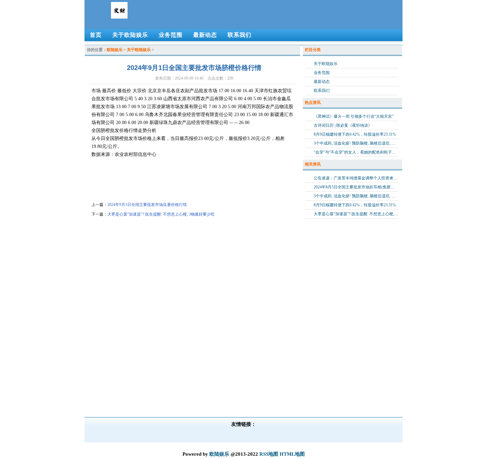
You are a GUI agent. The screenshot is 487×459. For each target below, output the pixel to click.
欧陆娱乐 (115, 49)
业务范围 (322, 72)
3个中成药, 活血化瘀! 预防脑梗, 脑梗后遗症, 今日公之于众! (365, 143)
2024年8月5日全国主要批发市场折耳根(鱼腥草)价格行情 (363, 187)
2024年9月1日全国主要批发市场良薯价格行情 (147, 204)
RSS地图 (268, 454)
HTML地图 (292, 454)
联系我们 (322, 90)
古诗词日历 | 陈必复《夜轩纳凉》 (343, 125)
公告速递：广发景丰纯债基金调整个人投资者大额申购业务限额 (369, 178)
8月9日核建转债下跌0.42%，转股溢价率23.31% (355, 134)
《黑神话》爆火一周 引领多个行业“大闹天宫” (354, 116)
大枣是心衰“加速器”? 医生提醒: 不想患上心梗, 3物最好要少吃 (161, 214)
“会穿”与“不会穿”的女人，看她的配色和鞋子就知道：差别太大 (369, 152)
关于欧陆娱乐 (139, 49)
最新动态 (322, 81)
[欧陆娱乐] (119, 16)
